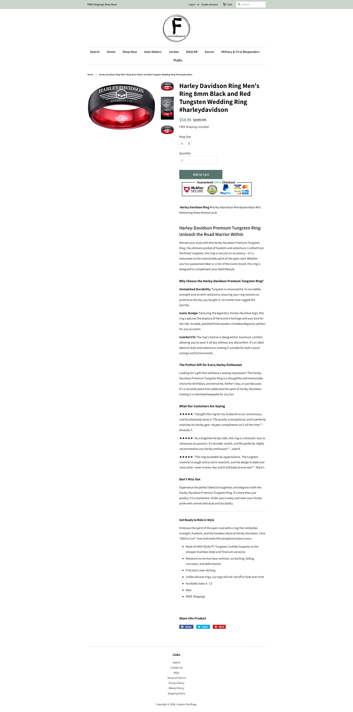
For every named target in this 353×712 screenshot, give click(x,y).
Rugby (178, 60)
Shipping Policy (176, 693)
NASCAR (191, 52)
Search (95, 52)
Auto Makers (153, 52)
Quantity (185, 153)
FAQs (176, 672)
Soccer (209, 52)
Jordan (174, 52)
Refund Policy (176, 688)
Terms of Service (176, 677)
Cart (229, 4)
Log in (192, 4)
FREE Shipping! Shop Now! (102, 4)
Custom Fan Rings (186, 704)
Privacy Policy (176, 683)
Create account (209, 4)
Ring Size (185, 137)
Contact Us (176, 667)
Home (111, 52)
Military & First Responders (240, 52)
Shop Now (129, 52)
